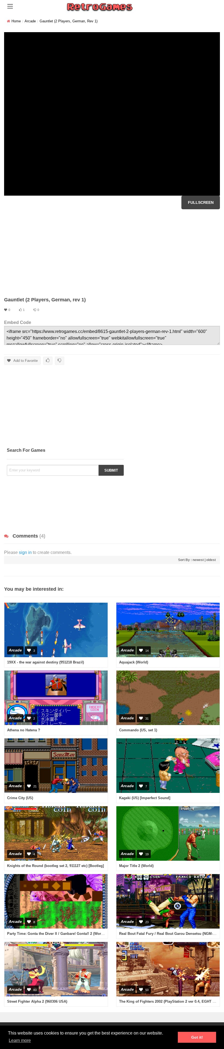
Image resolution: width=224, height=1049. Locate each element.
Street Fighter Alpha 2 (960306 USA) (37, 1001)
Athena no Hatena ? (23, 730)
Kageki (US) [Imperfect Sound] (144, 798)
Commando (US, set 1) (138, 730)
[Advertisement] (112, 253)
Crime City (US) (20, 798)
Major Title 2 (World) (136, 866)
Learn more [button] (20, 1040)
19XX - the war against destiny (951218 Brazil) (45, 662)
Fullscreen (201, 202)
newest (198, 560)
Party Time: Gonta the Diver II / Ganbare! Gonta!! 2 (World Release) (63, 934)
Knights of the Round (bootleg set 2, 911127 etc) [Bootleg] (55, 866)
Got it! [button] (197, 1037)
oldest (211, 560)
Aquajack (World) (133, 662)
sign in (25, 552)
